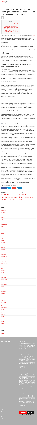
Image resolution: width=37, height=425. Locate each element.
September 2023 (4, 288)
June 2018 (3, 321)
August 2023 (3, 291)
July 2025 (3, 240)
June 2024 (3, 270)
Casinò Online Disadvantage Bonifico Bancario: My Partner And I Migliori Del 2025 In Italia (9, 196)
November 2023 (4, 286)
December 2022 (4, 307)
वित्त (2, 416)
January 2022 (3, 312)
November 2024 (4, 258)
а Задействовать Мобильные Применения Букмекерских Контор (11, 31)
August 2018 (3, 318)
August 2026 (3, 210)
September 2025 (4, 235)
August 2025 (3, 238)
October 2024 (3, 261)
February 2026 (4, 224)
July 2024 (3, 268)
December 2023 (4, 284)
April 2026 (3, 219)
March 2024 (3, 277)
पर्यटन (2, 418)
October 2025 (3, 233)
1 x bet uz (33, 35)
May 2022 (3, 309)
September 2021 (4, 314)
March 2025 (3, 249)
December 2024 (4, 256)
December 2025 (4, 228)
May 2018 (3, 323)
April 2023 (3, 300)
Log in (2, 333)
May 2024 (3, 272)
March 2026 (3, 221)
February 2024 (4, 279)
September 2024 (4, 263)
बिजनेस (2, 411)
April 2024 (3, 275)
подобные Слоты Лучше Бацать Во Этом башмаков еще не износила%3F (11, 24)
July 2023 (3, 293)
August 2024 (3, 265)
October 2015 (3, 325)
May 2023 (3, 298)
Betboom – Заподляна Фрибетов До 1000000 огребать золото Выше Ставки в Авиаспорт (11, 27)
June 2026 (3, 215)
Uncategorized (4, 6)
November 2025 (4, 231)
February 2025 (4, 252)
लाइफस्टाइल (3, 414)
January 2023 (3, 305)
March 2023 (3, 302)
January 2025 (3, 254)
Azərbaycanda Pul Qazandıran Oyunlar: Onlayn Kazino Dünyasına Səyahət (27, 196)
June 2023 (3, 295)
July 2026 (3, 212)
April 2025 (3, 247)
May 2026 (3, 217)
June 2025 (3, 242)
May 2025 (3, 245)
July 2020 (3, 316)
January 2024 (3, 282)
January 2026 (3, 226)
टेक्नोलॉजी (2, 413)
